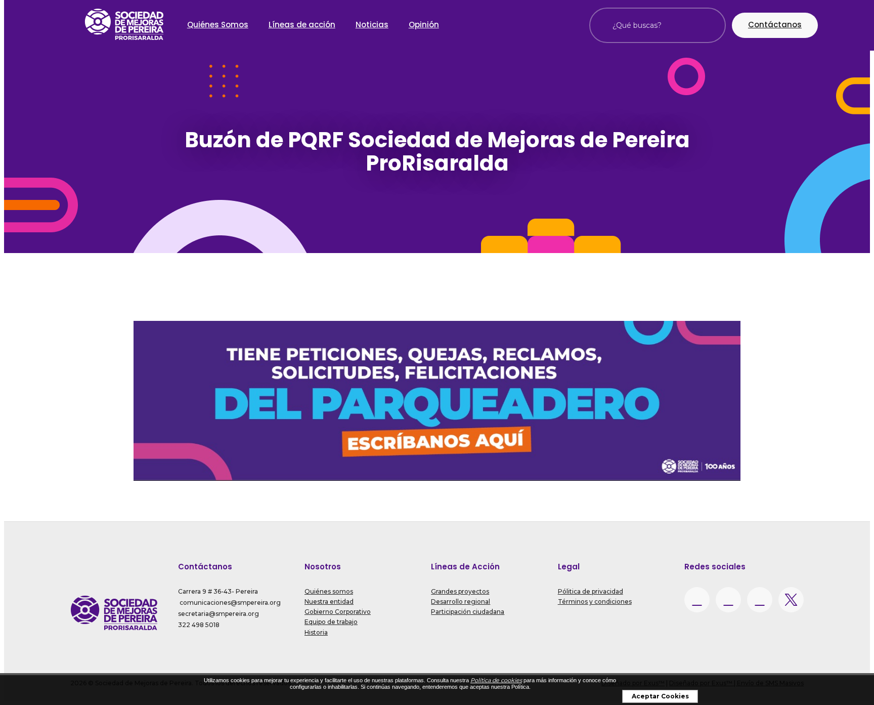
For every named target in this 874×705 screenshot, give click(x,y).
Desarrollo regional (460, 601)
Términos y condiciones (595, 601)
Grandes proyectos (460, 591)
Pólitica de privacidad (590, 591)
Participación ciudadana (467, 611)
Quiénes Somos (217, 24)
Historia (316, 632)
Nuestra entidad (329, 601)
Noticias (372, 24)
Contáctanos (775, 24)
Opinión (424, 24)
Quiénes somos (328, 591)
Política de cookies (496, 680)
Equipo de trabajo (331, 622)
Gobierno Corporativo (337, 611)
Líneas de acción (302, 24)
